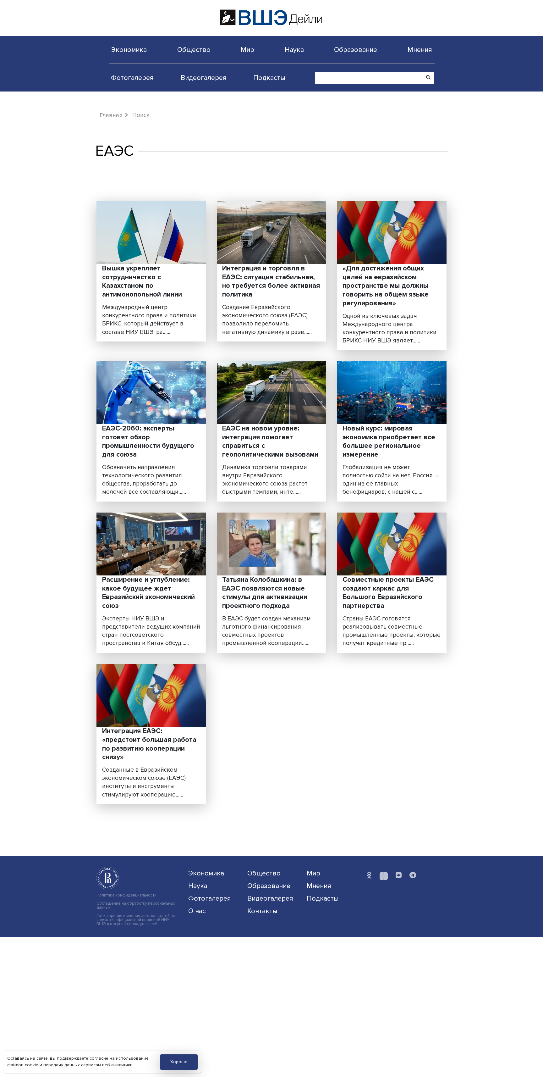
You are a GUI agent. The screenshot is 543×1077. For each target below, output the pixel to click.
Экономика (129, 50)
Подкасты (269, 78)
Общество (194, 50)
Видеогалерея (204, 78)
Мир (247, 50)
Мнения (420, 50)
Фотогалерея (132, 78)
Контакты (262, 911)
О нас (197, 911)
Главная (111, 115)
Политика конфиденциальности (126, 895)
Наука (294, 50)
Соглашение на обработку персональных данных (135, 906)
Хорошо (179, 1061)
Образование (355, 50)
